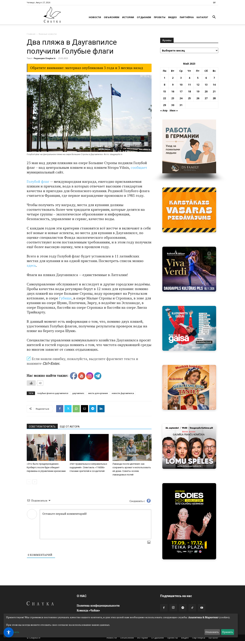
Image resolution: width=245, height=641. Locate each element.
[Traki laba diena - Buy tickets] (189, 446)
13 (206, 84)
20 (206, 91)
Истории (128, 17)
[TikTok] (192, 607)
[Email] (84, 408)
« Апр (164, 110)
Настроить (12, 632)
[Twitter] (68, 408)
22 (164, 98)
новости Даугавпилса (123, 393)
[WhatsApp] (76, 408)
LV (214, 2)
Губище (65, 298)
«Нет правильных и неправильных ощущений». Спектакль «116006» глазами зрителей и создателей (88, 467)
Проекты (159, 17)
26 (197, 98)
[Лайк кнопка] (31, 383)
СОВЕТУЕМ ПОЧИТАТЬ (42, 426)
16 (172, 91)
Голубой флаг (38, 181)
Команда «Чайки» (88, 610)
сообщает (139, 167)
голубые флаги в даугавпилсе (52, 393)
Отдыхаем (144, 17)
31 (181, 105)
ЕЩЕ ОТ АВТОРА (70, 426)
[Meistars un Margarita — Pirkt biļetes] (189, 521)
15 (164, 91)
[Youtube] (201, 607)
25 (189, 98)
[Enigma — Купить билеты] (189, 387)
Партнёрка (187, 17)
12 (197, 84)
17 (181, 91)
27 (206, 98)
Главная (31, 34)
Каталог (202, 17)
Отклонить (212, 632)
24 (181, 98)
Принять (227, 632)
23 (172, 98)
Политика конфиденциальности (98, 605)
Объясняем (111, 17)
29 (164, 105)
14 (214, 84)
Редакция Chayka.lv (44, 58)
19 (197, 91)
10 (181, 84)
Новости (95, 17)
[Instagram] (173, 607)
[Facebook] (59, 408)
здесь (31, 265)
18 (189, 91)
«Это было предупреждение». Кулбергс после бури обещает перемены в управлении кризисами (46, 467)
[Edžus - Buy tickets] (189, 328)
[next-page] (34, 482)
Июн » (174, 110)
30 (172, 105)
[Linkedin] (101, 408)
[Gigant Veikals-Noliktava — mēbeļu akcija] (189, 209)
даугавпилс (78, 393)
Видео (172, 17)
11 (189, 84)
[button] (214, 17)
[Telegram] (92, 408)
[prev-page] (29, 482)
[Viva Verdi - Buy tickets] (189, 269)
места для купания (98, 393)
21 (214, 91)
